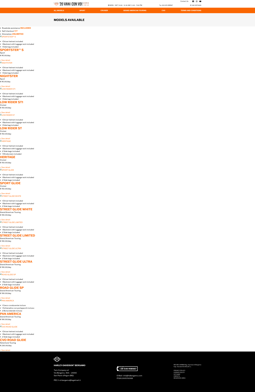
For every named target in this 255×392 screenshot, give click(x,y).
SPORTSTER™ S (12, 50)
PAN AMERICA (10, 314)
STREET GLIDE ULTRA (16, 261)
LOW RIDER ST (11, 128)
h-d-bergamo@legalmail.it (69, 380)
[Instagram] (196, 1)
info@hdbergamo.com (132, 375)
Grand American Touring (134, 10)
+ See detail (5, 60)
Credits (177, 376)
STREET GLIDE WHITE (16, 209)
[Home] (71, 4)
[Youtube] (200, 1)
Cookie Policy (179, 372)
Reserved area (179, 378)
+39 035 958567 (167, 5)
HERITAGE (7, 157)
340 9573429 (196, 5)
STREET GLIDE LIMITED (17, 235)
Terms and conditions (191, 10)
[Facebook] (193, 1)
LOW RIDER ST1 (11, 102)
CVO (163, 10)
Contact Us (184, 1)
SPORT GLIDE (10, 183)
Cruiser (104, 10)
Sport (82, 10)
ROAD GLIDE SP (12, 288)
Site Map (177, 374)
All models (59, 10)
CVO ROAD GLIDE (13, 340)
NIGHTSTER (9, 76)
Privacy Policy (179, 370)
